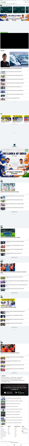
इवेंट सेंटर (8, 12)
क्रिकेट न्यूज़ (2, 438)
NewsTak (4, 0)
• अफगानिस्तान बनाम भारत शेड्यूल (25, 433)
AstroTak (14, 0)
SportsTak (1, 0)
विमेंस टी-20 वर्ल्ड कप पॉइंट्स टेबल (4, 432)
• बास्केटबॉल (9, 432)
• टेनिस (8, 430)
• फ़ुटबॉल (8, 429)
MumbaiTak (7, 0)
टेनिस (7, 3)
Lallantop (12, 0)
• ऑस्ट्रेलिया (15, 427)
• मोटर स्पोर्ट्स (9, 433)
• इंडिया (15, 428)
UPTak (5, 0)
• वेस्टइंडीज (15, 434)
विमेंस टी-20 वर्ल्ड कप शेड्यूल (3, 431)
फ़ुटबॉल (5, 3)
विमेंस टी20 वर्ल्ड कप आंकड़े (3, 433)
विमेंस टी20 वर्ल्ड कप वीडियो (3, 434)
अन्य (15, 3)
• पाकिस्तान (15, 431)
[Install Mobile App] (25, 2)
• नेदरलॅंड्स (15, 430)
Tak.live (15, 0)
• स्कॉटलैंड (15, 433)
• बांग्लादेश (15, 429)
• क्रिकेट (8, 427)
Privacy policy (5, 441)
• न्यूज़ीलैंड (15, 435)
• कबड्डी (8, 431)
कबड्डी (11, 3)
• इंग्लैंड (15, 432)
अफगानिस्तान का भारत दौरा (3, 436)
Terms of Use (9, 441)
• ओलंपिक (8, 428)
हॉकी (9, 3)
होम (0, 3)
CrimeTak (10, 0)
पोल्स (1, 437)
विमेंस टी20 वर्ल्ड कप (2, 430)
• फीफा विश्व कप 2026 (24, 427)
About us (2, 441)
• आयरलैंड (15, 436)
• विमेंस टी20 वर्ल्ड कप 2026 (24, 428)
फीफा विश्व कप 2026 (3, 429)
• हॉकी (8, 434)
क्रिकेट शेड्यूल (2, 428)
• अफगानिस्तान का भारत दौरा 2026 (25, 429)
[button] (1, 5)
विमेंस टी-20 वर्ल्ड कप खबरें (3, 435)
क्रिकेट (2, 3)
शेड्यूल (4, 12)
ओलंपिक (14, 3)
